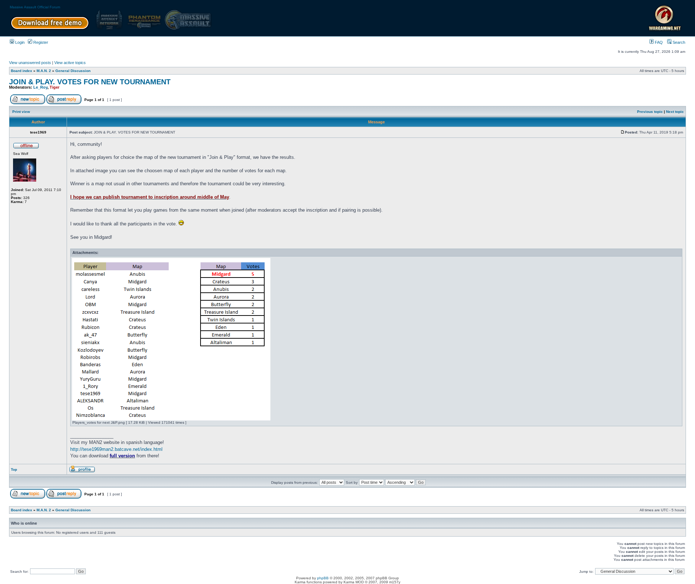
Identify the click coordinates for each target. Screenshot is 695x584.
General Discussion (72, 71)
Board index (21, 71)
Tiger (54, 87)
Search (678, 42)
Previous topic (650, 112)
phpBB (323, 578)
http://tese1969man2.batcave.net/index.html (116, 449)
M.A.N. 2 (44, 71)
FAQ (658, 42)
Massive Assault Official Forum (35, 7)
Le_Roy (40, 87)
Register (40, 42)
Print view (21, 112)
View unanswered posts (30, 62)
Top (14, 469)
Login (19, 42)
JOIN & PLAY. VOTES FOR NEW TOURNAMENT (89, 82)
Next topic (675, 112)
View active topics (70, 62)
